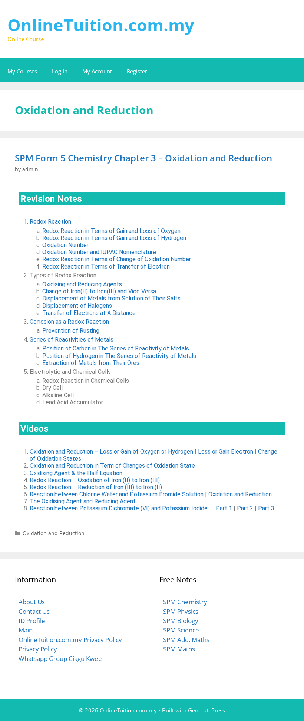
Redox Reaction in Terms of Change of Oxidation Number (116, 259)
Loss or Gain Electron (225, 451)
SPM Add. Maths (186, 639)
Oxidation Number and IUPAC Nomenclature (99, 252)
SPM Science (181, 630)
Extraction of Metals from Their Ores (90, 362)
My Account (97, 71)
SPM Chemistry (185, 601)
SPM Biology (180, 620)
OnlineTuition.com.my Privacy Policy (70, 639)
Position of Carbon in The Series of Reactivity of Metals (115, 348)
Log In (59, 71)
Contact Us (34, 611)
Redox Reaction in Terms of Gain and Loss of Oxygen (111, 230)
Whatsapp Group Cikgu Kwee (60, 658)
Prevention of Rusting (70, 330)
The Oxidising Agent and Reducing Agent (83, 501)
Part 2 (245, 508)
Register (137, 71)
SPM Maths (179, 649)
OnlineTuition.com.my (100, 24)
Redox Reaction (50, 221)
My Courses (22, 71)
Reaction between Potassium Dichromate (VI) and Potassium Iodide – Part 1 (131, 508)
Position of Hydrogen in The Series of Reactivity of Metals (119, 355)
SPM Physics (180, 611)
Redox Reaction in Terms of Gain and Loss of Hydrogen (114, 237)
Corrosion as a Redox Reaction (69, 321)
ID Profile (32, 620)
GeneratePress (206, 710)
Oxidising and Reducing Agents (82, 284)
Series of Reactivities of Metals (71, 339)
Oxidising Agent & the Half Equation (76, 473)
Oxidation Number (65, 244)
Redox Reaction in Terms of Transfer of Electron (106, 266)
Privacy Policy (38, 649)
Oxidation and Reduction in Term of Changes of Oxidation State (112, 465)
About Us (32, 601)
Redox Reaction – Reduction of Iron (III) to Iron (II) (96, 487)
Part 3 (266, 508)
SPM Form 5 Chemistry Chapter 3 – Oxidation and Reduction (143, 158)
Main (26, 630)
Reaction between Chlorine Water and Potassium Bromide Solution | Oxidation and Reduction (151, 494)
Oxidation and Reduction (54, 533)
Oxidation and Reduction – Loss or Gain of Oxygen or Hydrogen (111, 451)
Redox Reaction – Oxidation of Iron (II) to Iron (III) (95, 480)
